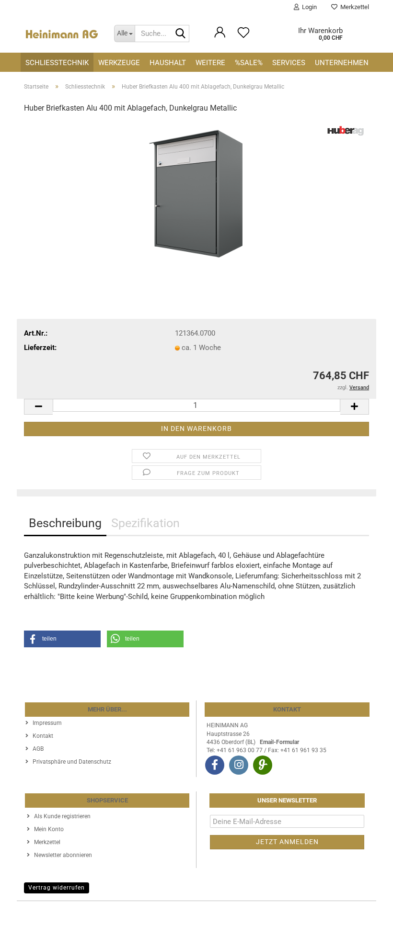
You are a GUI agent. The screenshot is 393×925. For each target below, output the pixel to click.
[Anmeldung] (220, 37)
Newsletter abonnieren (63, 855)
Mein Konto (49, 829)
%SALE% (249, 62)
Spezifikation (145, 523)
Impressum (47, 723)
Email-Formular (279, 742)
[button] (38, 407)
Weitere (210, 62)
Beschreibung (65, 523)
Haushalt (168, 62)
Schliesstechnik (57, 62)
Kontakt (43, 736)
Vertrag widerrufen (56, 887)
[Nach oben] (366, 910)
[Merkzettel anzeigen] (243, 37)
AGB (38, 748)
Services (288, 62)
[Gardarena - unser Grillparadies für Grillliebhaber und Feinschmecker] (262, 765)
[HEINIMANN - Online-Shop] (62, 33)
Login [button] (308, 7)
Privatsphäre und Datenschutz (72, 761)
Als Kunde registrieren (62, 816)
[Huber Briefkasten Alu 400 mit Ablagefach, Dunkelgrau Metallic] (196, 194)
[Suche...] (180, 34)
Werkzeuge (119, 62)
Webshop (161, 913)
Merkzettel (353, 7)
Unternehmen (342, 62)
